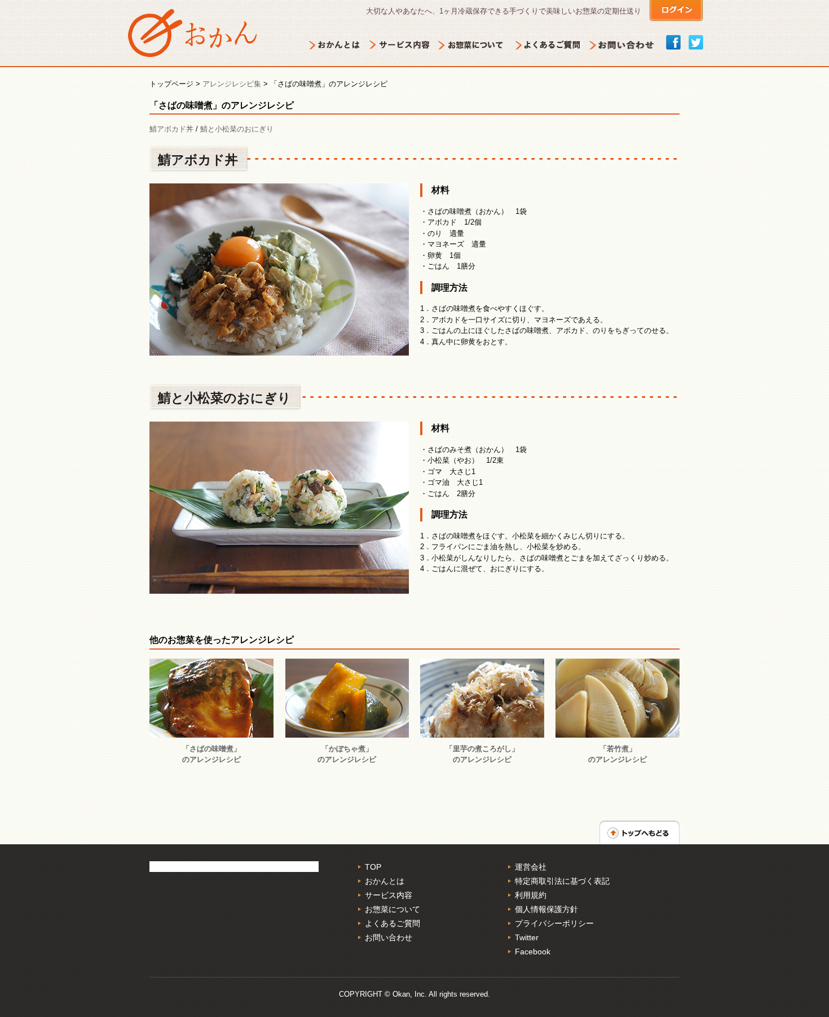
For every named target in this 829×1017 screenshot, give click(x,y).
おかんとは (384, 881)
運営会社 (530, 866)
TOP (373, 866)
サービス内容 (388, 895)
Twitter (527, 937)
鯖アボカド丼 (171, 129)
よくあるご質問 (392, 923)
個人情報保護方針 (546, 909)
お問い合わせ (388, 937)
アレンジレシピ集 (231, 84)
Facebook (532, 951)
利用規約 (530, 895)
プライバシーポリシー (554, 923)
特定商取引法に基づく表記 (562, 881)
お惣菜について (392, 909)
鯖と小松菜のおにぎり (237, 129)
